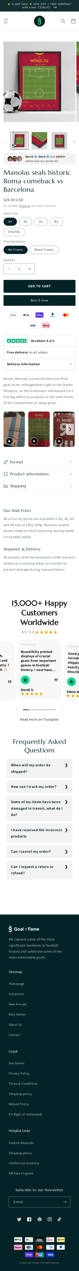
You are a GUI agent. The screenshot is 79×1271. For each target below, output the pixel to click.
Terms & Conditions (23, 1083)
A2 (41, 221)
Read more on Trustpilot (39, 719)
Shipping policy (20, 1094)
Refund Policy (19, 1104)
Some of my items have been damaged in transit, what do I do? (37, 808)
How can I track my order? (34, 786)
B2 (56, 221)
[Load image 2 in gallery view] (39, 141)
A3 (25, 221)
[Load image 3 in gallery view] (59, 141)
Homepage (16, 984)
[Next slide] (70, 429)
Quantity (9, 260)
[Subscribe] (65, 1202)
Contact (14, 1035)
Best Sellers (17, 1014)
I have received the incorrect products (36, 833)
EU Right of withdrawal (25, 1114)
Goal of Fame (33, 1262)
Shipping (24, 205)
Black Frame (44, 249)
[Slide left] (5, 142)
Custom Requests (21, 1143)
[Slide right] (74, 142)
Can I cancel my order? (31, 851)
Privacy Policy (19, 1073)
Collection (16, 994)
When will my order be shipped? (30, 768)
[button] (6, 21)
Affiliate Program (21, 1173)
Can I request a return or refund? (32, 870)
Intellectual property (24, 1163)
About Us (15, 1024)
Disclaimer (16, 1063)
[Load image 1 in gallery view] (19, 141)
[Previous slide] (8, 429)
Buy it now (39, 300)
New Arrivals (18, 1004)
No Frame (15, 249)
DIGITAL (14, 232)
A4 (10, 221)
